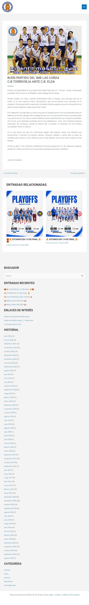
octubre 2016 (9, 504)
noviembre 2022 (10, 359)
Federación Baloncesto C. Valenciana (18, 320)
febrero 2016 (9, 535)
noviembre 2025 (10, 347)
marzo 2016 (8, 531)
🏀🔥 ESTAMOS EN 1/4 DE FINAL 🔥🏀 (23, 240)
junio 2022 (8, 378)
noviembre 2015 (10, 546)
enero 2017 (8, 493)
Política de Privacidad (70, 595)
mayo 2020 (8, 393)
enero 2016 (8, 539)
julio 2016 (7, 516)
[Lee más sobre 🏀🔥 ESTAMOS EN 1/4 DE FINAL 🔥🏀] (24, 213)
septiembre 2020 (10, 389)
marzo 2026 (8, 340)
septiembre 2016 (10, 508)
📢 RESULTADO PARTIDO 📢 (15, 301)
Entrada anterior (10, 173)
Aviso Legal (48, 595)
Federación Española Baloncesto (17, 316)
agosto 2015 (9, 558)
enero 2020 (8, 401)
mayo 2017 (8, 478)
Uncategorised (10, 585)
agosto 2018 (9, 428)
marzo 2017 (8, 485)
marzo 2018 (8, 443)
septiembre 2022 (10, 367)
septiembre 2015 (10, 554)
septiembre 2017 (10, 466)
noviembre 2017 (10, 458)
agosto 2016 (9, 512)
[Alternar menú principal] (84, 6)
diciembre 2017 (10, 455)
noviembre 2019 (10, 409)
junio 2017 (8, 474)
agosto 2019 (9, 416)
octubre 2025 (9, 351)
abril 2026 (8, 336)
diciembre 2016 (10, 497)
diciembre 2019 (10, 405)
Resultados (8, 581)
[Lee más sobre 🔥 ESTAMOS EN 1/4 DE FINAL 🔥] (64, 213)
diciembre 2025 (10, 344)
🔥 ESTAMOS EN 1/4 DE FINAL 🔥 (62, 239)
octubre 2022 (9, 363)
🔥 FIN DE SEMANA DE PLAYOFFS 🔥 (18, 297)
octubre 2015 (9, 550)
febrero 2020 (9, 397)
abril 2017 (7, 481)
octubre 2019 (9, 412)
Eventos (9, 245)
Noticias (10, 86)
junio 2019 (8, 424)
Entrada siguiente (78, 173)
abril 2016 (7, 527)
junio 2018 (8, 435)
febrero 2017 (9, 489)
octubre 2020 (9, 386)
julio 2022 (7, 374)
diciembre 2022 (10, 355)
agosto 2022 (9, 370)
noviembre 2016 (10, 500)
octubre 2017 (9, 462)
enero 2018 (8, 451)
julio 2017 (7, 470)
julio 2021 (7, 382)
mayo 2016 (8, 523)
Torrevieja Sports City (12, 324)
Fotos (6, 574)
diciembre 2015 (10, 543)
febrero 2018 (9, 447)
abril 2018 (7, 439)
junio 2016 (8, 520)
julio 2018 (7, 432)
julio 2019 (7, 420)
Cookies (57, 595)
